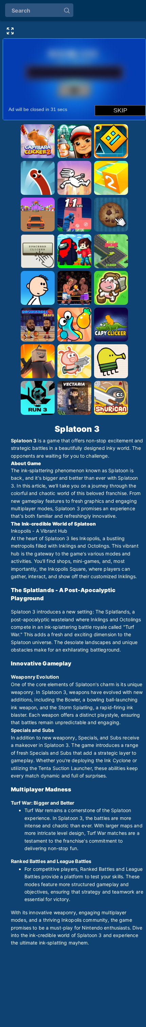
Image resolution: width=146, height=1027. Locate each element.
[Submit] (67, 10)
